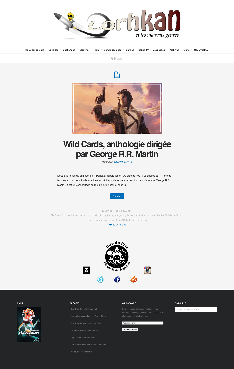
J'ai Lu (90, 215)
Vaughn (107, 220)
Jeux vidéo (159, 49)
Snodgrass (98, 220)
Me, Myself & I (201, 49)
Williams (136, 220)
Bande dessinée (112, 49)
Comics (130, 49)
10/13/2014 (125, 210)
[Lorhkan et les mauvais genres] (117, 37)
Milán (116, 215)
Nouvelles (151, 215)
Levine (103, 215)
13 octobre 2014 (123, 162)
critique (74, 215)
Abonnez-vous (130, 329)
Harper (83, 215)
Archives (174, 49)
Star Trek (84, 49)
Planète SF (162, 215)
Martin (110, 215)
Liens (187, 49)
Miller (122, 215)
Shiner (89, 220)
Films (96, 49)
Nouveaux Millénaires (136, 215)
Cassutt (66, 215)
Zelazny (144, 220)
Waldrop (116, 220)
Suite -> (117, 196)
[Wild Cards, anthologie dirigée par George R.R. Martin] (117, 76)
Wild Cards (126, 220)
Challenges (69, 49)
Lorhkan (108, 210)
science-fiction (175, 215)
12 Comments (119, 224)
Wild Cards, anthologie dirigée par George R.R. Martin (117, 149)
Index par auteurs (34, 49)
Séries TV (143, 49)
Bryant (58, 215)
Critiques (53, 49)
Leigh (96, 215)
